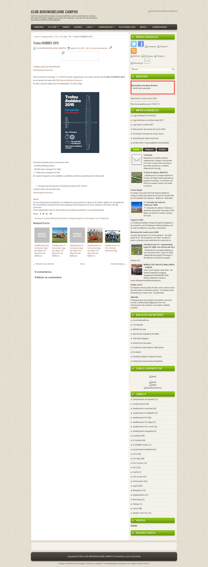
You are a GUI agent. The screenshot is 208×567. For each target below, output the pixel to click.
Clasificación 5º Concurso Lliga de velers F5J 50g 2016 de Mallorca (76, 250)
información (138, 481)
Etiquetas (149, 150)
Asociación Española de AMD (146, 334)
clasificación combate (142, 408)
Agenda (78, 27)
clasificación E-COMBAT (143, 413)
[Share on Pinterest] (50, 214)
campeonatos (47, 36)
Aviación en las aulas (142, 343)
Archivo (162, 150)
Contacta (148, 155)
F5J (56, 36)
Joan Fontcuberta (133, 556)
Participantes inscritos (43, 70)
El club (53, 27)
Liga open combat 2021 (143, 124)
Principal (39, 27)
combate (137, 436)
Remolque (137, 499)
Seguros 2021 (137, 220)
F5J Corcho (138, 463)
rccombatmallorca (141, 320)
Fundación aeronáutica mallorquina (148, 347)
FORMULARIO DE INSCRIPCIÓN (46, 67)
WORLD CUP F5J (140, 513)
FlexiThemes (72, 564)
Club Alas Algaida (140, 338)
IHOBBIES (115, 77)
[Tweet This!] (43, 214)
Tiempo (66, 27)
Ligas (90, 27)
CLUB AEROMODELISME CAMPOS (54, 11)
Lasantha (98, 564)
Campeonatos (106, 27)
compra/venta (159, 27)
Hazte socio (136, 285)
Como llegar (137, 190)
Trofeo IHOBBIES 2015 (46, 43)
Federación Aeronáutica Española (147, 361)
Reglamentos (139, 495)
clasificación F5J (140, 417)
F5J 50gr (63, 36)
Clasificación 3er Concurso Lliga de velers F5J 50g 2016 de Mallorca (41, 250)
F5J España (138, 325)
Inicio (82, 264)
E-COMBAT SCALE (141, 445)
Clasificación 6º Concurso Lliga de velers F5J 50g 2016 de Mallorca (94, 250)
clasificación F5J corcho (143, 426)
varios (135, 508)
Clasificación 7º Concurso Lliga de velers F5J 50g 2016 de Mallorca (59, 250)
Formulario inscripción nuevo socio (148, 134)
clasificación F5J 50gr (142, 422)
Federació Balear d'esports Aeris (147, 356)
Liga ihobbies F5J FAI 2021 (144, 115)
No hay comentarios (99, 48)
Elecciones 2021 (127, 27)
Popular (136, 150)
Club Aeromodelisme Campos (69, 80)
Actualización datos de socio (146, 138)
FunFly (135, 472)
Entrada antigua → (119, 264)
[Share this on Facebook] (40, 214)
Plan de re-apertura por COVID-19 (145, 104)
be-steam (137, 352)
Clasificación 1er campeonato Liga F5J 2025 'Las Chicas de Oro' (159, 245)
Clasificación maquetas (143, 431)
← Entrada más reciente (43, 264)
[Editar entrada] (110, 48)
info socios (138, 477)
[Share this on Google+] (47, 214)
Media (144, 27)
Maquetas (137, 490)
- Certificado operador (141, 88)
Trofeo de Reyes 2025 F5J (156, 172)
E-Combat (137, 440)
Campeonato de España (143, 399)
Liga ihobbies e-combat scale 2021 (148, 120)
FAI (70, 36)
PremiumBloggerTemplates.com (116, 564)
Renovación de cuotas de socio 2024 (149, 129)
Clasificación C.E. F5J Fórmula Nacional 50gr (112, 248)
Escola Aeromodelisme (143, 449)
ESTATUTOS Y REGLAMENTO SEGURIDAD (151, 143)
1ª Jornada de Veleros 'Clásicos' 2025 (154, 203)
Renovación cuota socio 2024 (144, 98)
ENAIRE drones (139, 329)
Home (36, 36)
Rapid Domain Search (140, 564)
